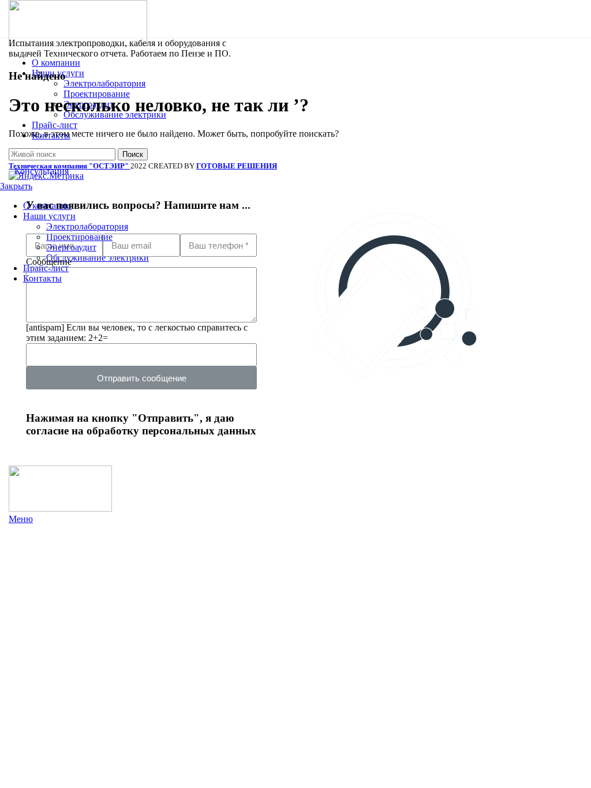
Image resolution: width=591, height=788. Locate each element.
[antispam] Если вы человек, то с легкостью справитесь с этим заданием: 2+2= (137, 332)
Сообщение (49, 262)
